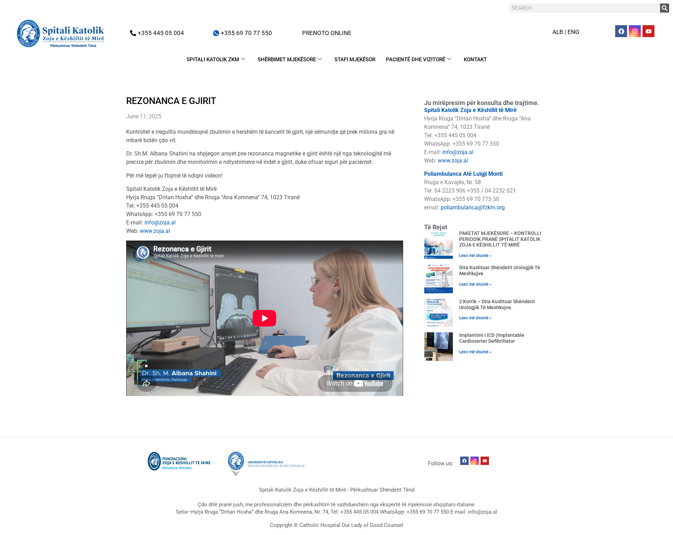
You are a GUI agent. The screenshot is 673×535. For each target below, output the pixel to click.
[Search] (664, 8)
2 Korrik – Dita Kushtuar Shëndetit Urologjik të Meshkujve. (497, 304)
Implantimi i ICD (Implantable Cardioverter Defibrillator (491, 338)
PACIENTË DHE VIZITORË (415, 59)
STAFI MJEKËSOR (354, 59)
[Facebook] (621, 31)
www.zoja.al (155, 231)
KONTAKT (475, 59)
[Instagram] (635, 31)
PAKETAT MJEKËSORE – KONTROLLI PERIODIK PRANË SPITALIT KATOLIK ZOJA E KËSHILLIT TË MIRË (500, 239)
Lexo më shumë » (475, 255)
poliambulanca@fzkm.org (473, 207)
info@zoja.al (160, 222)
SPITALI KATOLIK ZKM (212, 59)
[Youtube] (648, 31)
